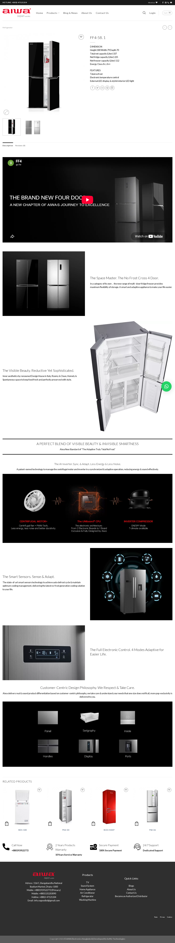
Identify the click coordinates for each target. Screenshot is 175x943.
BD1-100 (22, 830)
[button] (166, 386)
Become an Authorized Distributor (131, 896)
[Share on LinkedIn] (112, 88)
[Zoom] (6, 112)
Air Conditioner (87, 892)
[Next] (79, 74)
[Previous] (8, 74)
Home (39, 12)
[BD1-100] (23, 807)
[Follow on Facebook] (163, 3)
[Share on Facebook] (92, 88)
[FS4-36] (152, 807)
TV (87, 882)
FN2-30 (65, 830)
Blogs (131, 885)
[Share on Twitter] (97, 88)
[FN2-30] (66, 807)
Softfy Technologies (116, 939)
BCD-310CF (109, 830)
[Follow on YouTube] (171, 3)
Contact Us (102, 12)
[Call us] (168, 3)
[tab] (8, 145)
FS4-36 (152, 830)
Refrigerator (7, 27)
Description (8, 145)
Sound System (87, 885)
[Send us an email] (166, 3)
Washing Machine (87, 899)
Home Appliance (87, 889)
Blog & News (70, 12)
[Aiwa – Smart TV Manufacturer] (17, 13)
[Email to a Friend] (102, 88)
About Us (86, 12)
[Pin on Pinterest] (107, 88)
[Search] (144, 12)
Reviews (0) (20, 145)
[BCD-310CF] (109, 807)
